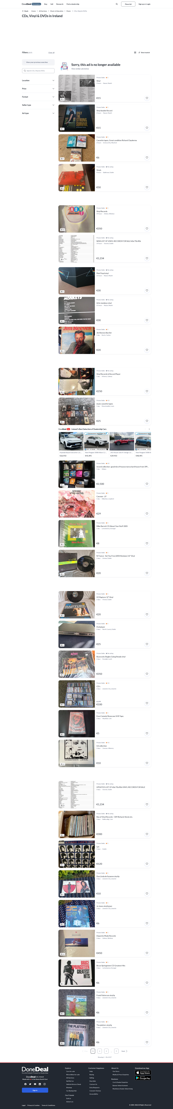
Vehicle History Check (73, 1084)
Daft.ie (68, 1098)
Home (33, 11)
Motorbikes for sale (73, 1074)
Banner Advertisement (120, 1085)
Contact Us (93, 1084)
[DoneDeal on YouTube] (35, 1084)
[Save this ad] (147, 98)
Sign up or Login (144, 4)
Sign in (35, 1090)
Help (91, 1071)
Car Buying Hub (71, 1091)
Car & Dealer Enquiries (120, 1082)
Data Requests (94, 1087)
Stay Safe (92, 1081)
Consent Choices (95, 1091)
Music (68, 11)
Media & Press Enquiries (121, 1074)
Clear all (51, 52)
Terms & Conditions (48, 1105)
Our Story (116, 1071)
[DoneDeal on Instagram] (44, 1084)
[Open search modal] (117, 4)
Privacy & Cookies (33, 1105)
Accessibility (93, 1094)
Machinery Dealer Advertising (123, 1089)
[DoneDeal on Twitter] (30, 1084)
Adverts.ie (69, 1102)
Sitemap (69, 1087)
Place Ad (128, 4)
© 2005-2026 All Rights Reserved (140, 1105)
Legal (23, 1105)
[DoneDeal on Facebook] (25, 1084)
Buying (91, 1074)
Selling (91, 1078)
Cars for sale (70, 1071)
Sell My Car (70, 1081)
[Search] (25, 71)
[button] (73, 4)
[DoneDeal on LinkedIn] (40, 1084)
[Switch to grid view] (135, 52)
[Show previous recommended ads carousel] (145, 429)
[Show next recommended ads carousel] (149, 429)
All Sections (43, 11)
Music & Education (56, 11)
